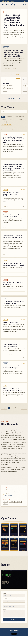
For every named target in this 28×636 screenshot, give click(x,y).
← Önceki (4, 408)
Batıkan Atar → (8, 495)
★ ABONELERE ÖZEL (6, 124)
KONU (4, 603)
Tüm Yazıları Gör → (14, 98)
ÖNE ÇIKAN (9, 116)
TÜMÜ (3, 116)
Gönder (14, 619)
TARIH (20, 119)
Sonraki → (23, 408)
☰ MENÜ (24, 4)
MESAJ (4, 609)
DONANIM (4, 119)
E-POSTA (5, 598)
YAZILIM (11, 119)
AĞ (15, 119)
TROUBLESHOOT (18, 121)
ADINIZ (4, 593)
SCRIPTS (10, 121)
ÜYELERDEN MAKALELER (20, 116)
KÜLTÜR (4, 121)
